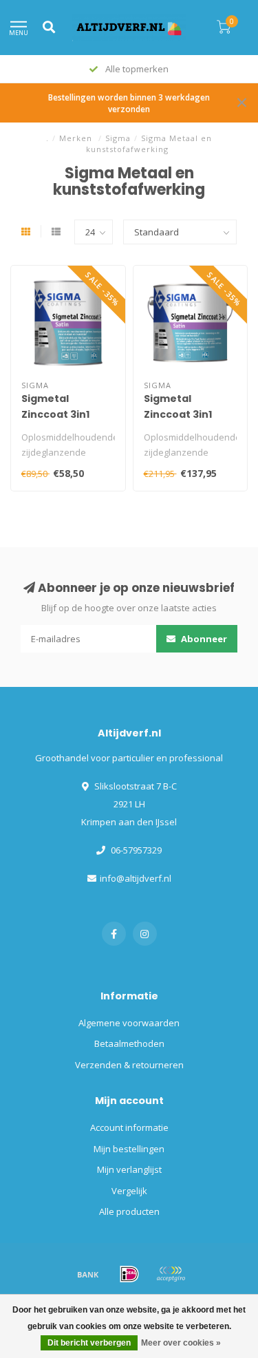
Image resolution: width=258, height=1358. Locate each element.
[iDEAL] (129, 1274)
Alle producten (129, 1211)
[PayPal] (170, 1274)
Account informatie (129, 1127)
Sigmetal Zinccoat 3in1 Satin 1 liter (55, 414)
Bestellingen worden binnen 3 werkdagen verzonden (129, 103)
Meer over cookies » (181, 1343)
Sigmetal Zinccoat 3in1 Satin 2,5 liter (178, 414)
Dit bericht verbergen (89, 1343)
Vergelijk (129, 1191)
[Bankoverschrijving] (88, 1274)
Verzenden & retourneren (129, 1065)
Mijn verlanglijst (129, 1169)
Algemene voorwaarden (129, 1023)
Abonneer (203, 639)
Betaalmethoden (129, 1043)
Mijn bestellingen (129, 1149)
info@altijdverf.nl (135, 878)
